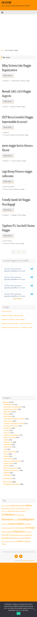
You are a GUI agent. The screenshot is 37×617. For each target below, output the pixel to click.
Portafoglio (28, 532)
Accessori (7, 135)
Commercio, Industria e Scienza (14, 423)
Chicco (24, 508)
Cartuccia (18, 509)
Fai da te (6, 430)
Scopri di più (7, 75)
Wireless (4, 544)
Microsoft (16, 528)
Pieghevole (9, 532)
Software (6, 466)
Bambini (23, 506)
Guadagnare (26, 519)
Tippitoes (12, 243)
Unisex (20, 541)
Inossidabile (27, 524)
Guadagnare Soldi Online (12, 484)
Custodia (16, 515)
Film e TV (7, 433)
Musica (6, 106)
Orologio (30, 527)
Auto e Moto (8, 412)
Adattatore (15, 506)
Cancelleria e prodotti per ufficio (14, 419)
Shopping (6, 402)
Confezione (8, 514)
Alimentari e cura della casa (12, 407)
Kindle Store (8, 447)
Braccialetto (11, 509)
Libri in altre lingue (10, 452)
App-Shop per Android (11, 409)
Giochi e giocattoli (9, 186)
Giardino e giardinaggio (11, 435)
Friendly (19, 215)
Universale (27, 541)
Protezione (28, 535)
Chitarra (28, 508)
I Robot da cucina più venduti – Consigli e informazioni (17, 323)
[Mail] (16, 556)
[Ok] (34, 609)
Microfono (10, 528)
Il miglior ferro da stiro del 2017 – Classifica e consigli (17, 327)
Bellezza (6, 414)
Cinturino (4, 511)
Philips (4, 532)
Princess (11, 189)
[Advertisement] (18, 31)
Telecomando (5, 541)
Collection (10, 511)
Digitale (22, 515)
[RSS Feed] (21, 556)
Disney (6, 189)
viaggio (28, 81)
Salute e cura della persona (12, 461)
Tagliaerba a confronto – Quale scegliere (13, 319)
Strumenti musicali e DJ (11, 470)
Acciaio (9, 506)
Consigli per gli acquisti (11, 426)
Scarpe (19, 538)
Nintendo (22, 528)
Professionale (14, 535)
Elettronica (7, 428)
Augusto (13, 106)
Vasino (18, 243)
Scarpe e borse (8, 463)
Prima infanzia (8, 241)
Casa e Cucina (8, 421)
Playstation (19, 531)
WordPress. (32, 560)
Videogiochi (7, 475)
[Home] (2, 50)
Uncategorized (7, 478)
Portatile (5, 535)
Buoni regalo (8, 416)
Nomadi (18, 106)
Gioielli (6, 440)
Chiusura (14, 161)
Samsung (13, 538)
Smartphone (26, 538)
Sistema (23, 81)
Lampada (4, 528)
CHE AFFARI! (6, 2)
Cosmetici (13, 135)
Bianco (29, 505)
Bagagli (14, 215)
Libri (5, 449)
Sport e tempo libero (10, 468)
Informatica (7, 444)
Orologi (6, 456)
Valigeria (6, 81)
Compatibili (22, 511)
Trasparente (12, 541)
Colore (16, 511)
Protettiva (21, 535)
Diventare (7, 519)
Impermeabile (20, 135)
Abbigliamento (8, 405)
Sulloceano (17, 189)
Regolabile (5, 538)
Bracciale (5, 509)
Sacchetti (6, 243)
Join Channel (17, 299)
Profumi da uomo (6, 311)
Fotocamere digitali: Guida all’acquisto (12, 315)
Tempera (24, 560)
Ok (18, 613)
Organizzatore (16, 81)
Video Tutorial (7, 482)
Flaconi (19, 161)
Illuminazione (8, 442)
